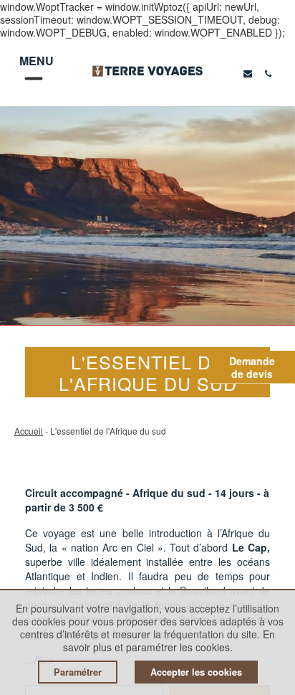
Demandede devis (252, 367)
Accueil (28, 431)
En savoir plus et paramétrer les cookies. (169, 640)
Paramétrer (78, 672)
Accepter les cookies (196, 672)
